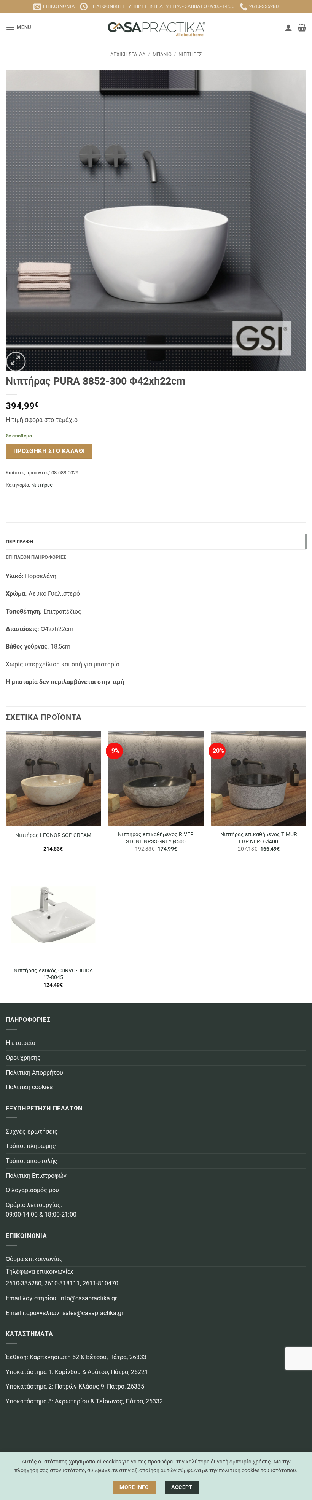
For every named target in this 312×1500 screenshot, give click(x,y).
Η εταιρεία (20, 1043)
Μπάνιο (162, 54)
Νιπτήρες (190, 54)
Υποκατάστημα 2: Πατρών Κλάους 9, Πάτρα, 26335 (75, 1386)
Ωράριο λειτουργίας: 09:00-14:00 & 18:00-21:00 (41, 1209)
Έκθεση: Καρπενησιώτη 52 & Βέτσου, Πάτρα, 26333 (76, 1357)
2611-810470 (100, 1283)
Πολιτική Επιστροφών (36, 1175)
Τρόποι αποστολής (31, 1160)
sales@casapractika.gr (92, 1313)
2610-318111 (62, 1283)
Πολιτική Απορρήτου (34, 1072)
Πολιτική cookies (29, 1087)
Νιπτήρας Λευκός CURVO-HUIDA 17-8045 (53, 974)
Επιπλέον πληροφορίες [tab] (36, 557)
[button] (19, 27)
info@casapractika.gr (88, 1298)
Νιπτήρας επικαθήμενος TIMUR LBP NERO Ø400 (258, 838)
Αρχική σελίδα (127, 54)
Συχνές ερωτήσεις (32, 1131)
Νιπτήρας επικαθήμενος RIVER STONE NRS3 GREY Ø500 (156, 838)
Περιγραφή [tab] (19, 541)
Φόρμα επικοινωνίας (34, 1259)
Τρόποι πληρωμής (31, 1146)
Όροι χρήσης (23, 1057)
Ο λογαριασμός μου (32, 1190)
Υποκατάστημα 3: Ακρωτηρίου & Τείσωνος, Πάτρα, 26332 (84, 1401)
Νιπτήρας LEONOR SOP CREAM (53, 835)
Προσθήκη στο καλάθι (49, 451)
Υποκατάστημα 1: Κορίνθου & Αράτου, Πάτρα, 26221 (77, 1372)
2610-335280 (23, 1283)
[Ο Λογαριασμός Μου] (288, 27)
